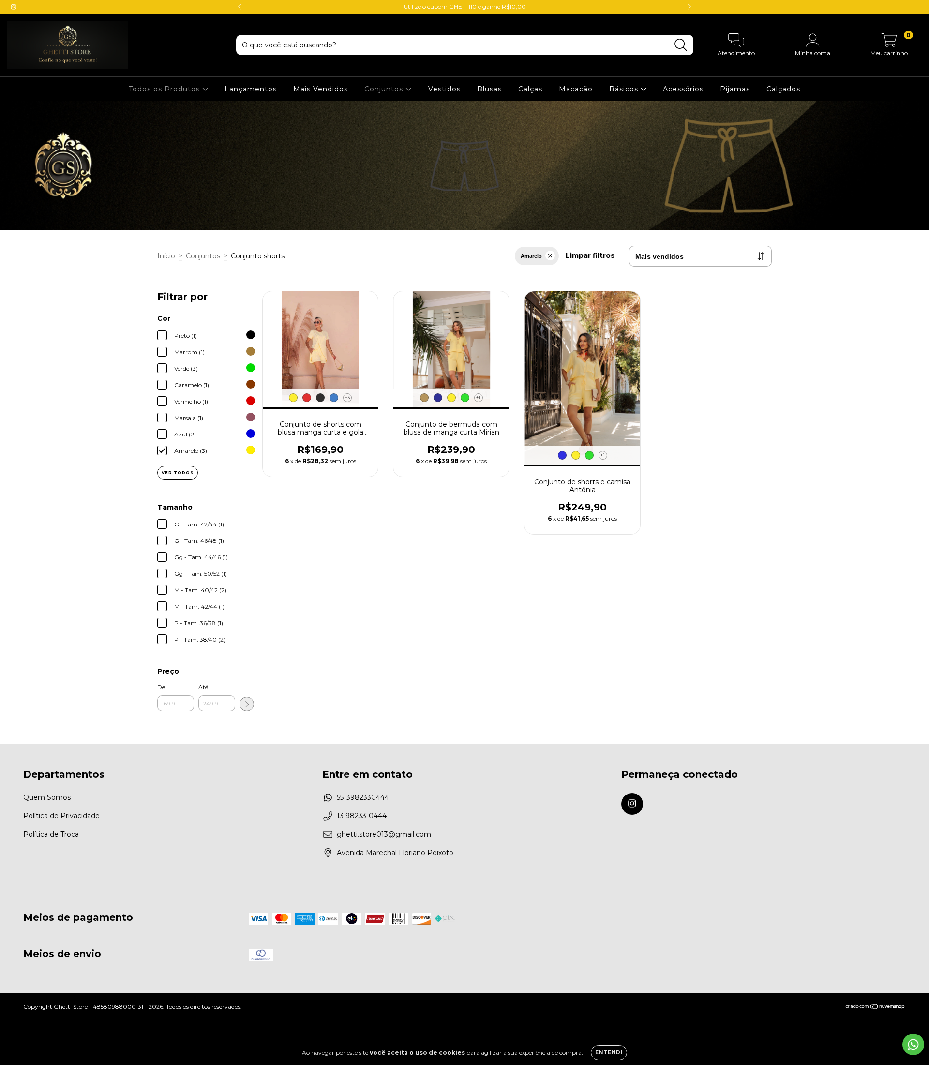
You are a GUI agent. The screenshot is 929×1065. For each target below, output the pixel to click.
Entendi (609, 1053)
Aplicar (247, 704)
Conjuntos (384, 89)
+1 (478, 397)
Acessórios (683, 89)
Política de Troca (51, 834)
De (161, 686)
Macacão (576, 89)
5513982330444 (363, 797)
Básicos (625, 89)
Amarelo (531, 256)
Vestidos (444, 89)
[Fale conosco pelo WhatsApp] (913, 1044)
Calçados (783, 89)
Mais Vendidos (320, 89)
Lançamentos (251, 89)
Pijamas (735, 89)
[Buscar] (681, 45)
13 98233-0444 (362, 815)
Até (203, 686)
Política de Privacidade (61, 815)
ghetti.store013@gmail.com (384, 834)
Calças (530, 89)
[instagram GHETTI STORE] (13, 6)
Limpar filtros (590, 255)
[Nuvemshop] (875, 1007)
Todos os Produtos (165, 89)
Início (166, 256)
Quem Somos (47, 797)
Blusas (489, 89)
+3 (347, 397)
